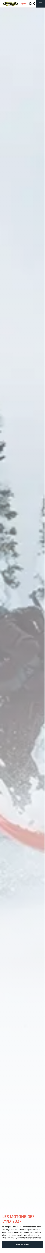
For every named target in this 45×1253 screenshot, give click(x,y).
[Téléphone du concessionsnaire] (30, 4)
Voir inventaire (22, 1244)
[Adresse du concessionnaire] (34, 4)
